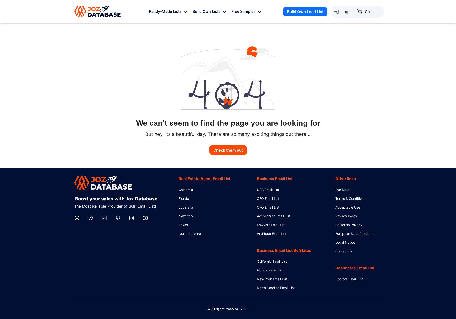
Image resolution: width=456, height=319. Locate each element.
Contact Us (344, 251)
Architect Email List (271, 234)
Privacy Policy (346, 216)
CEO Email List (268, 198)
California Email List (272, 261)
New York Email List (272, 279)
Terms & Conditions (350, 198)
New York (186, 216)
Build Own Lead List (305, 11)
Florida (184, 198)
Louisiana (186, 207)
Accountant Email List (273, 216)
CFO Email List (268, 207)
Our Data (342, 190)
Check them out (228, 150)
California (186, 190)
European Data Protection (355, 234)
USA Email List (268, 190)
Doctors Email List (349, 279)
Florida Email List (270, 270)
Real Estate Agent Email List (204, 178)
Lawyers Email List (271, 225)
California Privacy (348, 225)
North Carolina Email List (276, 288)
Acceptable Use (347, 207)
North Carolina (190, 234)
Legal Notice (345, 242)
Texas (183, 225)
